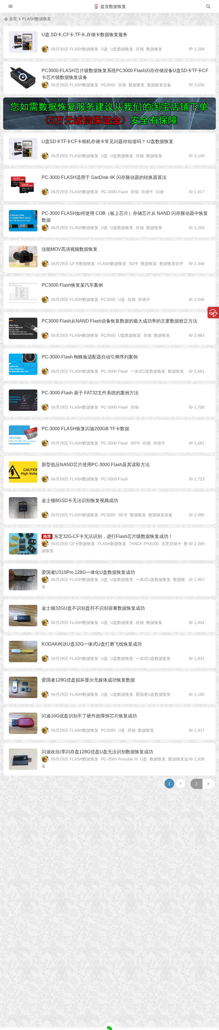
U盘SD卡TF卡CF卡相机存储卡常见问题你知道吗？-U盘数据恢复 (107, 141)
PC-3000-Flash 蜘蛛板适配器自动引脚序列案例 (90, 356)
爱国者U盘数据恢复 (153, 694)
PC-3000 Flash (114, 191)
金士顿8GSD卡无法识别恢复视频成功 (80, 500)
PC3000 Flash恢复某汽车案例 (72, 285)
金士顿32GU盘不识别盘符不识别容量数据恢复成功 (93, 608)
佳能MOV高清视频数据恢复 (70, 249)
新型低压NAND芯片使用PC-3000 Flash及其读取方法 (96, 464)
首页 (13, 19)
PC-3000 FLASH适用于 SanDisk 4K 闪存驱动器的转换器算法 (104, 177)
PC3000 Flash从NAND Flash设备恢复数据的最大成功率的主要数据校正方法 (119, 321)
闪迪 (160, 191)
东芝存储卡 (171, 543)
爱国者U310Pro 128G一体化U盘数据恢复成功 (88, 572)
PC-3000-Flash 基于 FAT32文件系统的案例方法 (90, 392)
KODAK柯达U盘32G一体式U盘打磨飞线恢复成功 (92, 644)
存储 (140, 49)
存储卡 (147, 191)
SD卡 (133, 263)
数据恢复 (154, 49)
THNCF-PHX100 (144, 543)
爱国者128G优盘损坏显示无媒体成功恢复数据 (88, 680)
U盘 (104, 49)
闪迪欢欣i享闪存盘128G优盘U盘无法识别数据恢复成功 (97, 751)
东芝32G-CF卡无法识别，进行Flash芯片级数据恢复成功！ (113, 536)
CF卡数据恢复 (82, 263)
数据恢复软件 (171, 263)
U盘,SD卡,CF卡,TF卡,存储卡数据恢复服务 (84, 34)
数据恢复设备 (159, 85)
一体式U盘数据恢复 (148, 371)
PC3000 (108, 85)
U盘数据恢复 (121, 49)
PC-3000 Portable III (119, 759)
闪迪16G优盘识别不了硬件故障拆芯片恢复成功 (89, 715)
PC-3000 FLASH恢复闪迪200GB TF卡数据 (85, 428)
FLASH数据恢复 (84, 49)
